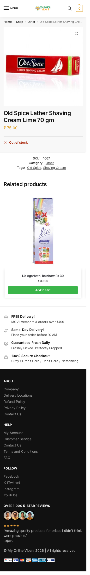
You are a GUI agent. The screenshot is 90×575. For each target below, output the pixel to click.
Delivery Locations (18, 395)
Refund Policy (14, 401)
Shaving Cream (54, 168)
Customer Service (17, 439)
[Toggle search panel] (69, 8)
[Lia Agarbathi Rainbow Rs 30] (43, 231)
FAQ (7, 458)
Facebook (11, 476)
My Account (13, 433)
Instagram (11, 489)
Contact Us (12, 414)
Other (31, 21)
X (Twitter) (12, 483)
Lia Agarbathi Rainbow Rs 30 (43, 276)
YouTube (10, 495)
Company (11, 389)
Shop (19, 21)
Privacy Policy (15, 408)
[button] (79, 8)
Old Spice (34, 168)
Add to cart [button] (42, 290)
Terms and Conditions (21, 451)
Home (8, 21)
